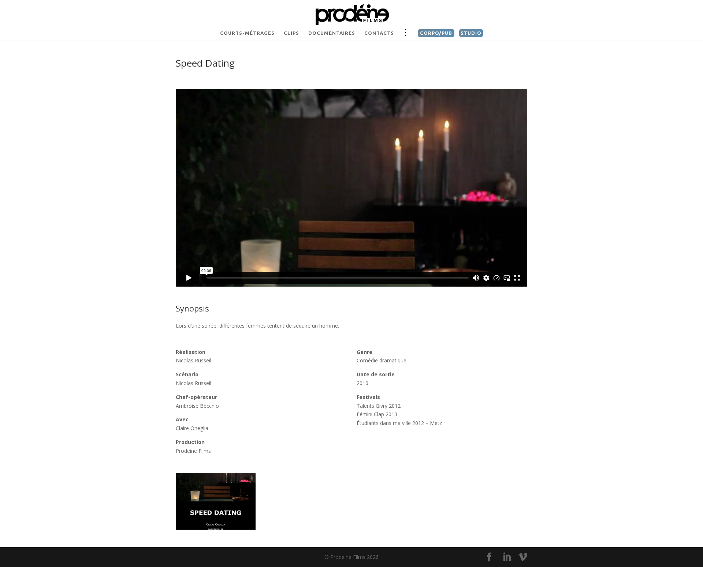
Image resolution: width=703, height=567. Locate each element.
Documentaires (331, 33)
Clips (291, 33)
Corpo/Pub (436, 33)
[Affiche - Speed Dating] (216, 527)
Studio (471, 33)
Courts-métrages (247, 33)
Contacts (379, 33)
